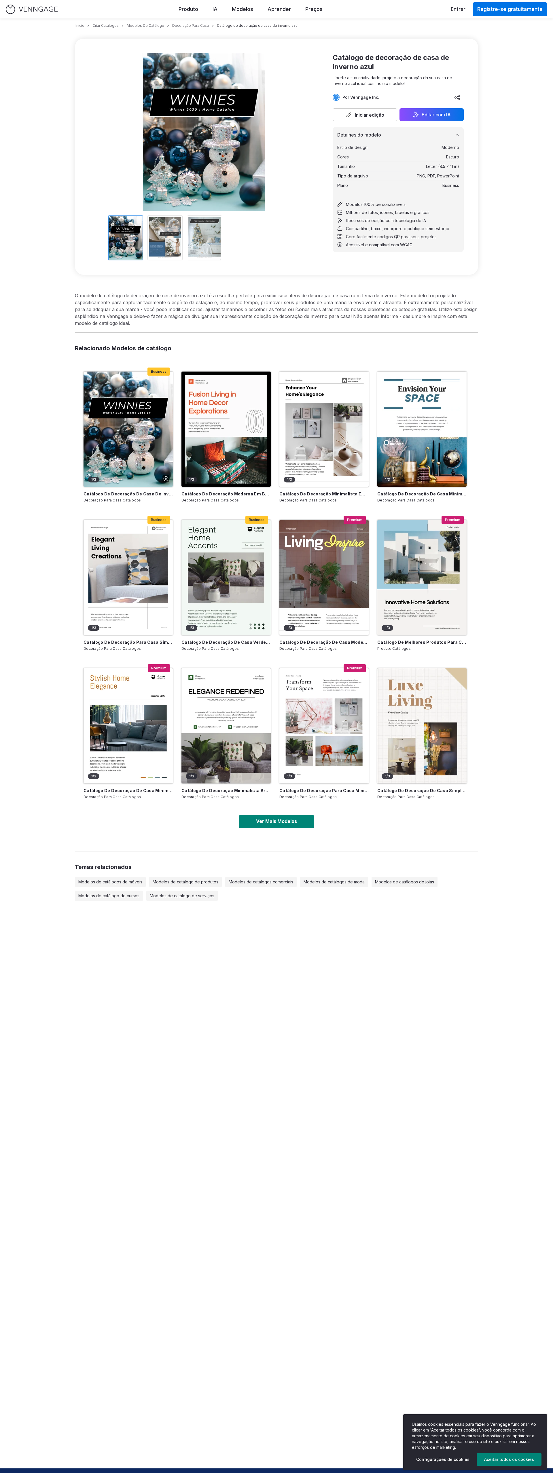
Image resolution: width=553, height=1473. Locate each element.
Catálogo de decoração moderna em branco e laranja (226, 493)
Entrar (458, 9)
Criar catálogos (105, 25)
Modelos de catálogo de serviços (182, 895)
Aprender (279, 9)
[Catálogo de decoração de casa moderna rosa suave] (324, 577)
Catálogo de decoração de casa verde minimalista (226, 642)
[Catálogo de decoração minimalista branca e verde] (226, 725)
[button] (365, 114)
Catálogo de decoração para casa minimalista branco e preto (324, 790)
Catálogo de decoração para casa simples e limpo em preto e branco (128, 642)
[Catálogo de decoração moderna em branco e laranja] (226, 429)
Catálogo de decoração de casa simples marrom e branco (422, 790)
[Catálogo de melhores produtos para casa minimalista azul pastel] (422, 577)
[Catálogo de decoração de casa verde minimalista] (226, 577)
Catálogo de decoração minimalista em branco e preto (324, 493)
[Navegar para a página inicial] (32, 9)
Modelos (242, 9)
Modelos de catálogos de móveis (110, 881)
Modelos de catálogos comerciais (261, 881)
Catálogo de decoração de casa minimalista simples (422, 493)
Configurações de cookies (442, 1459)
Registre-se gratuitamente (510, 9)
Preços (314, 9)
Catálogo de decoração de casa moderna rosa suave (324, 642)
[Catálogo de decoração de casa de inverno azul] (128, 429)
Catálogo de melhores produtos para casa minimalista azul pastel (422, 642)
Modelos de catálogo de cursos (108, 895)
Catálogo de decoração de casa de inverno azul (128, 493)
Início (79, 25)
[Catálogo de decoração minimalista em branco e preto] (324, 429)
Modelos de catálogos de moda (334, 881)
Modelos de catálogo (145, 25)
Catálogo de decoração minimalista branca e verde (226, 790)
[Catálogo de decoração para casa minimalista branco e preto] (324, 725)
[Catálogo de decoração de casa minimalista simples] (422, 429)
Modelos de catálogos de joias (404, 881)
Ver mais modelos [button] (276, 821)
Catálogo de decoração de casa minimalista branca (128, 790)
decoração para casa (190, 25)
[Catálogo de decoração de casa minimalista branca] (128, 725)
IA (215, 9)
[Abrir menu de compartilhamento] (457, 97)
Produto (188, 9)
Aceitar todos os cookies (509, 1459)
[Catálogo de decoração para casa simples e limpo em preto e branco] (128, 577)
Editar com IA (436, 115)
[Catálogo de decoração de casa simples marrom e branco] (422, 725)
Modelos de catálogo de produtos (185, 881)
